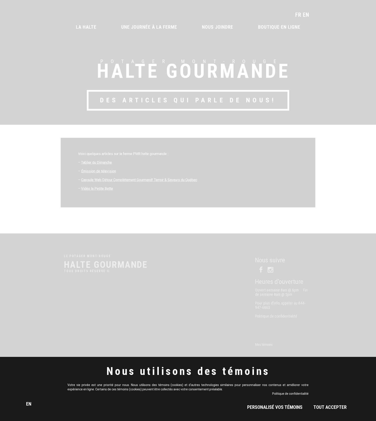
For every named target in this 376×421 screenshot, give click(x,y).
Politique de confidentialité (290, 393)
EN (28, 404)
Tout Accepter (330, 407)
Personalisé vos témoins (274, 407)
